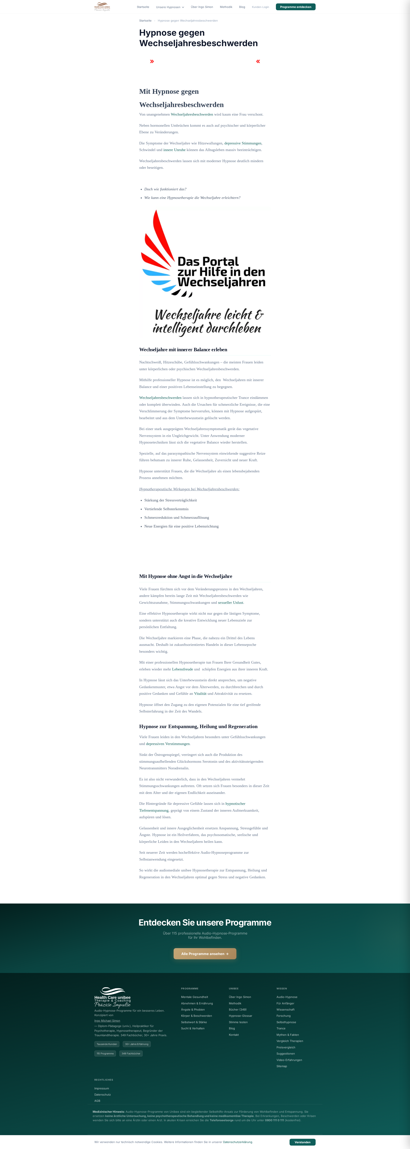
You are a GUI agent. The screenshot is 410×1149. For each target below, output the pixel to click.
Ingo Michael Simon (107, 1020)
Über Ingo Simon (202, 7)
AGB (97, 1100)
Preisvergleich (286, 1047)
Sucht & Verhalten (193, 1028)
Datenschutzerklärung (237, 1142)
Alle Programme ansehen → (205, 954)
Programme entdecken (295, 7)
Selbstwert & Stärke (194, 1022)
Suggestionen (286, 1053)
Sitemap (282, 1066)
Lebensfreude (182, 669)
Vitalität (200, 693)
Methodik (226, 7)
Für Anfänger (285, 1003)
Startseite (143, 7)
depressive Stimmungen (242, 143)
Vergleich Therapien (290, 1041)
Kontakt (234, 1034)
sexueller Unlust (230, 602)
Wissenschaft (285, 1009)
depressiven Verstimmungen (168, 744)
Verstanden (302, 1142)
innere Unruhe (174, 150)
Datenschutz (102, 1094)
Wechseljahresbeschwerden (192, 114)
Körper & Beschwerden (196, 1015)
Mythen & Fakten (288, 1034)
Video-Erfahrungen (289, 1060)
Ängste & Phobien (193, 1009)
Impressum (101, 1088)
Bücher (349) (238, 1009)
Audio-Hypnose (287, 997)
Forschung (284, 1015)
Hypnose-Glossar (240, 1015)
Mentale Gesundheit (194, 997)
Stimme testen (238, 1022)
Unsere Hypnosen (168, 7)
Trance (281, 1028)
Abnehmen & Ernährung (197, 1003)
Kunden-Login (260, 7)
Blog (242, 7)
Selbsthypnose (286, 1022)
